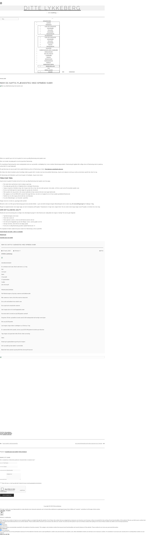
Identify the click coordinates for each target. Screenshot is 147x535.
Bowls (48, 62)
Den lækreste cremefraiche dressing (54, 169)
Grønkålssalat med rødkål (6, 237)
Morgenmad (48, 60)
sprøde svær (9, 434)
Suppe (49, 22)
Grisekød (50, 28)
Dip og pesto (48, 53)
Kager (50, 71)
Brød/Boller (50, 66)
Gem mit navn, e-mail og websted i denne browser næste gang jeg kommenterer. (22, 483)
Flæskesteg (4, 434)
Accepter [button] (8, 510)
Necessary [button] (2, 523)
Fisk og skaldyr (50, 26)
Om (63, 71)
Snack (49, 57)
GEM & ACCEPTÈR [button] (4, 534)
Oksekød (50, 31)
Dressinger (49, 51)
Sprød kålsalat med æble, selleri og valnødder (11, 231)
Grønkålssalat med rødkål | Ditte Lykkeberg (16, 451)
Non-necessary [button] (3, 528)
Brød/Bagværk (48, 64)
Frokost (49, 24)
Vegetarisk (50, 33)
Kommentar (3, 479)
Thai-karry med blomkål (10, 443)
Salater (48, 48)
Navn (1, 463)
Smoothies (48, 59)
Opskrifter (47, 20)
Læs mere (2, 510)
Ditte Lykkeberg (52, 8)
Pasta (50, 44)
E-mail (2, 466)
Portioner (17, 250)
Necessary (4, 524)
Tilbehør (49, 55)
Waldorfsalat (3, 234)
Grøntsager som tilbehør (49, 50)
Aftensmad (48, 35)
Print (102, 250)
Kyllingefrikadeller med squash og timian (88, 443)
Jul (49, 68)
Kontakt (72, 71)
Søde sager (49, 69)
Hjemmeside (3, 470)
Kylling (50, 30)
